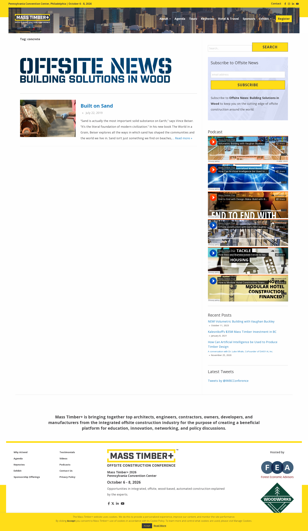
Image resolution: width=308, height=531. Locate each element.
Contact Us (66, 470)
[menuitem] (165, 18)
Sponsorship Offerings (27, 476)
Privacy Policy (67, 476)
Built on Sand (97, 105)
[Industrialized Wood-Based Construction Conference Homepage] (33, 18)
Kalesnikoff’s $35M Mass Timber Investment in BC (242, 332)
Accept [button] (147, 525)
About (163, 19)
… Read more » (182, 138)
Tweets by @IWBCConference (228, 381)
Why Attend (20, 452)
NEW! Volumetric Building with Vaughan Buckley (241, 321)
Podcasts (65, 464)
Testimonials (67, 452)
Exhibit (264, 19)
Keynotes (207, 19)
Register (284, 19)
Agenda (180, 19)
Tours (193, 19)
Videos (63, 458)
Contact (276, 3)
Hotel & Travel (228, 19)
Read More (160, 525)
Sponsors (249, 19)
